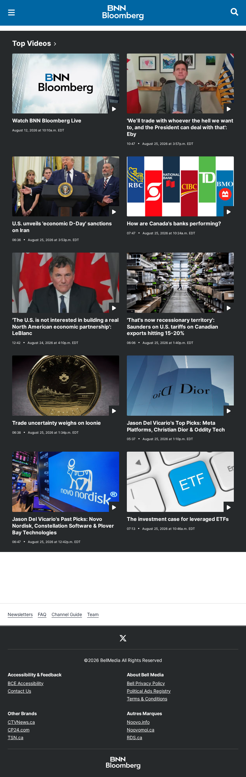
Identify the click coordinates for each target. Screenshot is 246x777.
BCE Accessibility (26, 683)
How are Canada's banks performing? (174, 223)
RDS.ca (134, 737)
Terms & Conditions (147, 698)
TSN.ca (15, 737)
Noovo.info (138, 722)
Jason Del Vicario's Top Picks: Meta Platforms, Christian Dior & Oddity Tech (176, 426)
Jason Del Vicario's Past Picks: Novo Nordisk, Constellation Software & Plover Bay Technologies (63, 526)
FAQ (42, 614)
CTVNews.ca (21, 722)
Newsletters (20, 614)
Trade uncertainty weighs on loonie (56, 423)
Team (93, 614)
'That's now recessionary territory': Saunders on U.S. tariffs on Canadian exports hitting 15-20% (172, 327)
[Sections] (11, 12)
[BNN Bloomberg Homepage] (123, 13)
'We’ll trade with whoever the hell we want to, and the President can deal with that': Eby (180, 127)
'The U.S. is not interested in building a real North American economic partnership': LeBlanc (65, 327)
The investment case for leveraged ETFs (178, 519)
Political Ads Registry (149, 691)
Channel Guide (67, 614)
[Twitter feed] (123, 637)
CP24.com (18, 729)
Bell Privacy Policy (146, 683)
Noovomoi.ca (140, 729)
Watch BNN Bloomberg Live (46, 120)
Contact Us (19, 691)
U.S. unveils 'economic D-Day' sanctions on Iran (62, 226)
